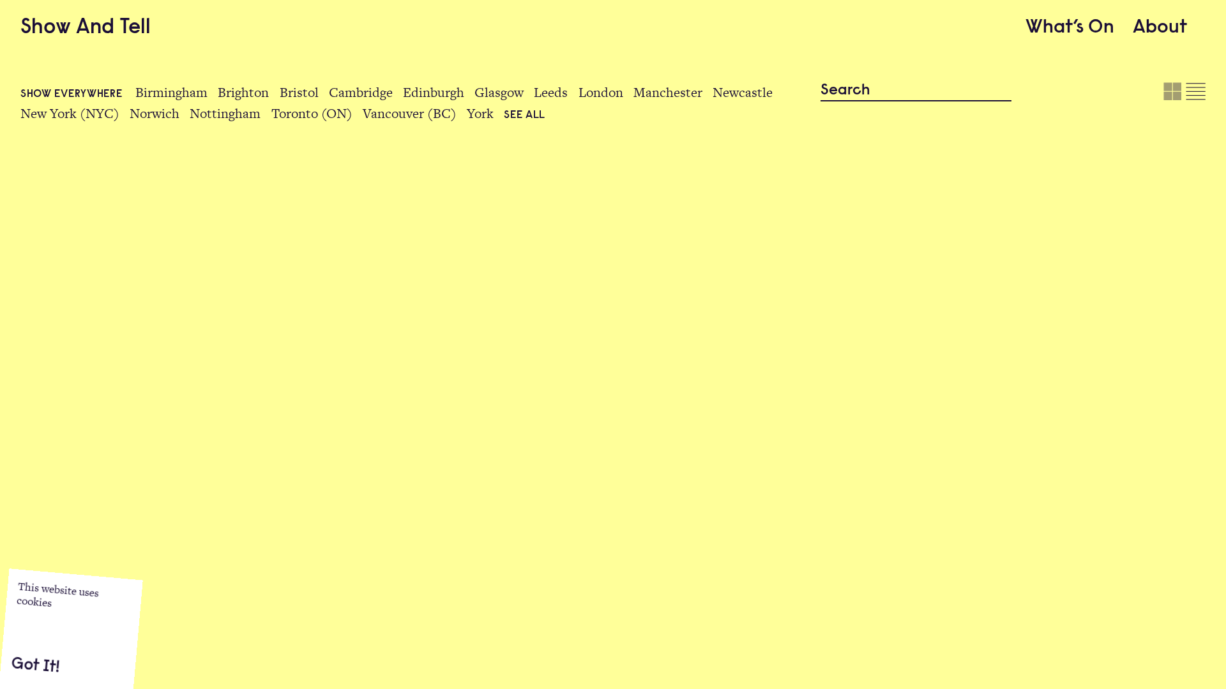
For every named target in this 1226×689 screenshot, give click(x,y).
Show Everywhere (72, 94)
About (1160, 28)
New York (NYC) (69, 113)
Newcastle (743, 92)
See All (524, 115)
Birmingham (171, 92)
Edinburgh (433, 92)
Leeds (551, 92)
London (601, 92)
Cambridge (361, 92)
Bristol (299, 92)
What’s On (1069, 28)
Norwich (154, 113)
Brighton (243, 92)
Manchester (667, 92)
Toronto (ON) (311, 113)
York (480, 113)
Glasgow (499, 92)
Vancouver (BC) (410, 113)
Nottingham (225, 113)
